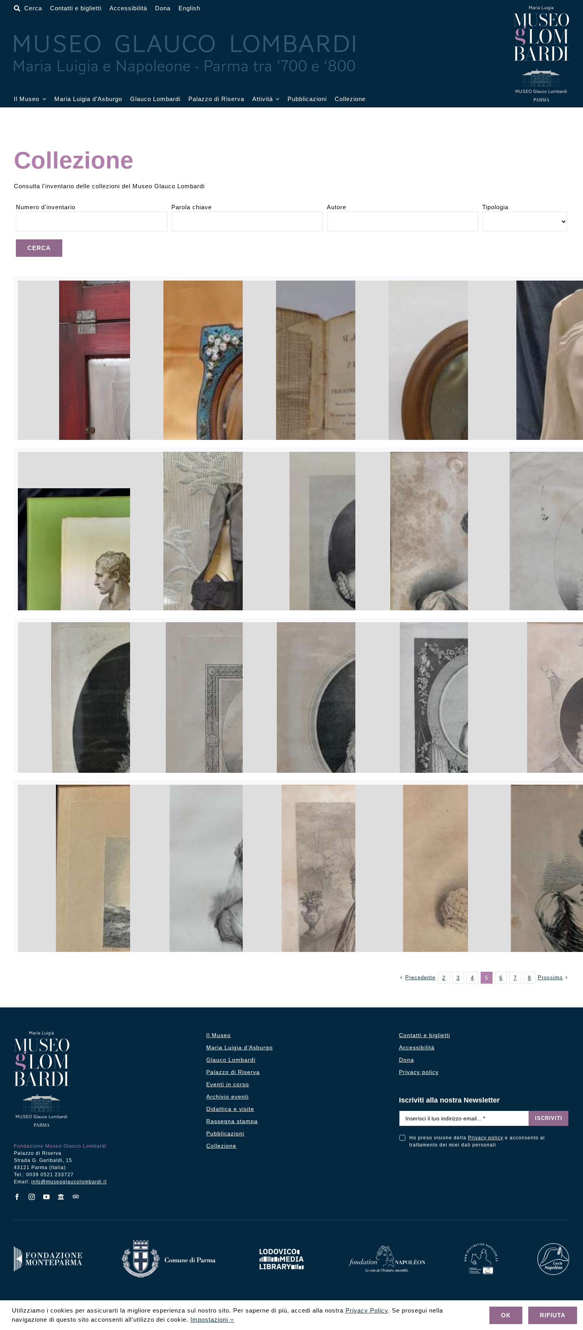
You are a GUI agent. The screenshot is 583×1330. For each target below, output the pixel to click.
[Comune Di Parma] (168, 1243)
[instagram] (32, 1197)
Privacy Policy (366, 1310)
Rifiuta (553, 1315)
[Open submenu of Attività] (276, 99)
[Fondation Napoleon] (386, 1248)
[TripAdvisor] (76, 1196)
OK (506, 1315)
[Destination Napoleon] (481, 1246)
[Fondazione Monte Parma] (48, 1249)
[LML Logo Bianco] (282, 1246)
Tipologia (495, 207)
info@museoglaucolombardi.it (69, 1182)
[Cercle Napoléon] (553, 1246)
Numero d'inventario (45, 207)
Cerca (39, 248)
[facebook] (17, 1197)
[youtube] (46, 1197)
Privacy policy (485, 1138)
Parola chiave (191, 207)
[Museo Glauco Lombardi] (541, 9)
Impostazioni (210, 1319)
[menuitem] (189, 8)
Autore (336, 207)
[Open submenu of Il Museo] (42, 99)
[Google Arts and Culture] (61, 1197)
